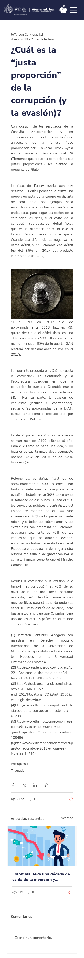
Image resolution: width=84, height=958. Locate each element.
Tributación (18, 770)
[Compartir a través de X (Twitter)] (24, 785)
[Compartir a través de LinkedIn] (35, 785)
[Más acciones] (70, 37)
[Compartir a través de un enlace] (46, 785)
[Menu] (74, 10)
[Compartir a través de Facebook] (13, 785)
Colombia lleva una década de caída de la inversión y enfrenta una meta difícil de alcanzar (41, 876)
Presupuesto (20, 764)
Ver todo (67, 818)
